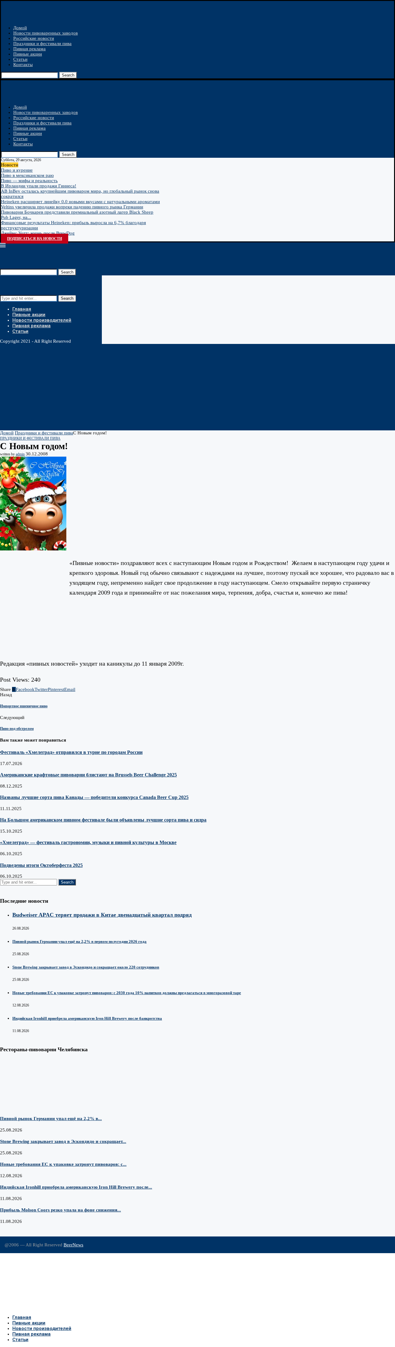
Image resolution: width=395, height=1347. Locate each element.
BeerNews (73, 1244)
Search (68, 75)
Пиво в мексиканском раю (27, 175)
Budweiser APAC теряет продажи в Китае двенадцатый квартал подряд (102, 915)
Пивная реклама (29, 48)
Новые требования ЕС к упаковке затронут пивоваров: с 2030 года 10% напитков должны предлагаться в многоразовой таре (126, 992)
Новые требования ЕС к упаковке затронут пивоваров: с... (63, 1164)
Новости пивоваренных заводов (45, 33)
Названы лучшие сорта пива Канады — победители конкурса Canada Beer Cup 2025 (94, 797)
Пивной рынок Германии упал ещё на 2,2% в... (51, 1118)
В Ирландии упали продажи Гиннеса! (38, 185)
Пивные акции (27, 54)
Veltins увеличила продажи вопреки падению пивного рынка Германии (72, 206)
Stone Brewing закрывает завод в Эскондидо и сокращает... (63, 1141)
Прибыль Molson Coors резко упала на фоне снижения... (60, 1209)
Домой (20, 27)
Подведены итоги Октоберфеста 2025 (41, 865)
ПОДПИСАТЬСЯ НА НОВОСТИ (34, 238)
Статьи (20, 59)
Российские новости (33, 38)
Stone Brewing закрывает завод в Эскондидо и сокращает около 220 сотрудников (85, 967)
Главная (21, 309)
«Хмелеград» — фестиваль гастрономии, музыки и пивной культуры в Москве (88, 842)
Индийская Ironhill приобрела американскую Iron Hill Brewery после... (76, 1187)
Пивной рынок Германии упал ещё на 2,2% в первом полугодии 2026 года (79, 941)
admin (20, 454)
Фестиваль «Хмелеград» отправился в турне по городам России (71, 752)
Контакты (23, 64)
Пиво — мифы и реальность (29, 180)
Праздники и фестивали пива (42, 43)
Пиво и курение (17, 170)
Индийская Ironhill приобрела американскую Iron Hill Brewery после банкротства (87, 1018)
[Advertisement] (185, 387)
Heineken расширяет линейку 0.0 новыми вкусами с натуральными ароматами (80, 201)
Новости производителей (41, 320)
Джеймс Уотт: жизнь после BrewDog (38, 233)
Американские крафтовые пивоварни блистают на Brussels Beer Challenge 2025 (88, 774)
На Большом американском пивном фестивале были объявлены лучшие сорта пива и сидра (103, 819)
